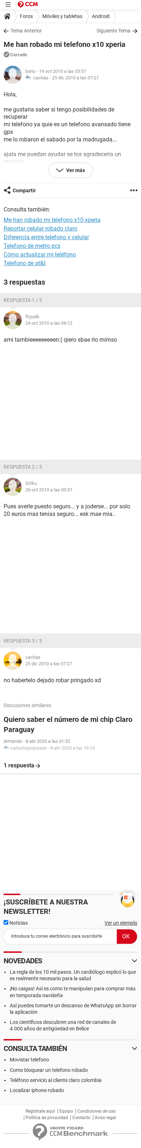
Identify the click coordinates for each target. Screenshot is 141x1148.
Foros (26, 16)
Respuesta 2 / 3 (23, 467)
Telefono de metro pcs (32, 245)
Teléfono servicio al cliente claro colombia (56, 1080)
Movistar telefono (29, 1059)
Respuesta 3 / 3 (23, 641)
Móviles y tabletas (62, 16)
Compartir (24, 190)
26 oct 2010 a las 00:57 (48, 489)
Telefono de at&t (25, 263)
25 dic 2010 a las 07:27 (75, 77)
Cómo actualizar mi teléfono (40, 254)
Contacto (81, 1117)
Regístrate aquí (40, 1111)
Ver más (75, 170)
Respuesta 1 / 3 (23, 300)
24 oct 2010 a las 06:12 (48, 323)
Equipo (66, 1111)
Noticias (18, 923)
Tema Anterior (26, 31)
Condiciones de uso (96, 1111)
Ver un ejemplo (120, 923)
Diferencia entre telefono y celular (46, 237)
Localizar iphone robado (37, 1090)
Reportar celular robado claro (40, 228)
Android (101, 16)
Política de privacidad (47, 1117)
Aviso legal (105, 1117)
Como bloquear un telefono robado (49, 1070)
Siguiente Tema (114, 31)
